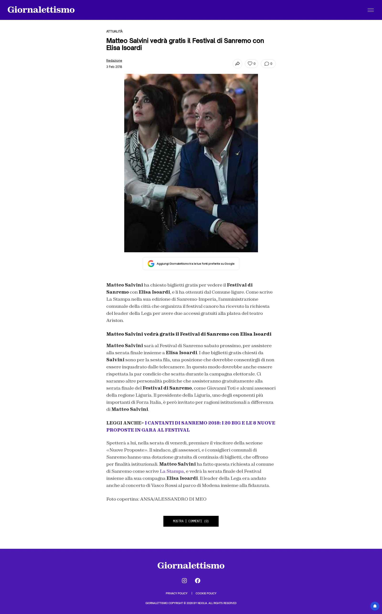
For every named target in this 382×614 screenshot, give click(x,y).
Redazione (114, 60)
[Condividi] (237, 64)
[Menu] (370, 10)
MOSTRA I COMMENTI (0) (191, 521)
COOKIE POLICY (206, 593)
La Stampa (172, 471)
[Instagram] (184, 580)
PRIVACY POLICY (177, 593)
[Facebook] (197, 580)
